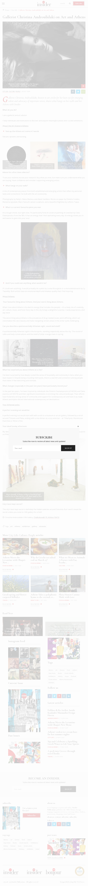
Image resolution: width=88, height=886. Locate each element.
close (78, 426)
